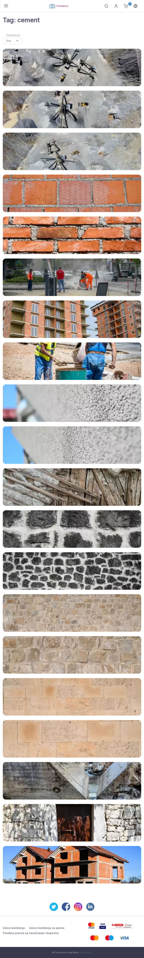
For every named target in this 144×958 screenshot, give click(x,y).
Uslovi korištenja (14, 928)
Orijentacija (13, 35)
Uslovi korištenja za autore (46, 928)
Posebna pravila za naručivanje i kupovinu (31, 933)
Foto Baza (86, 952)
